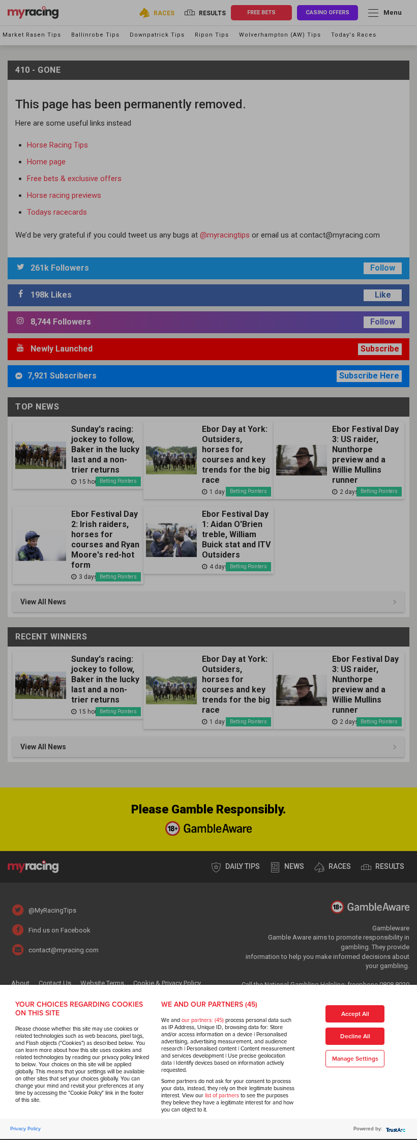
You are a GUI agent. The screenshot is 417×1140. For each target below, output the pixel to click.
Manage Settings (355, 1059)
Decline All (355, 1036)
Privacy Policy (25, 1129)
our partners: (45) (203, 1020)
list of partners (222, 1095)
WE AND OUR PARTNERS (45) (209, 1004)
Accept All (355, 1014)
